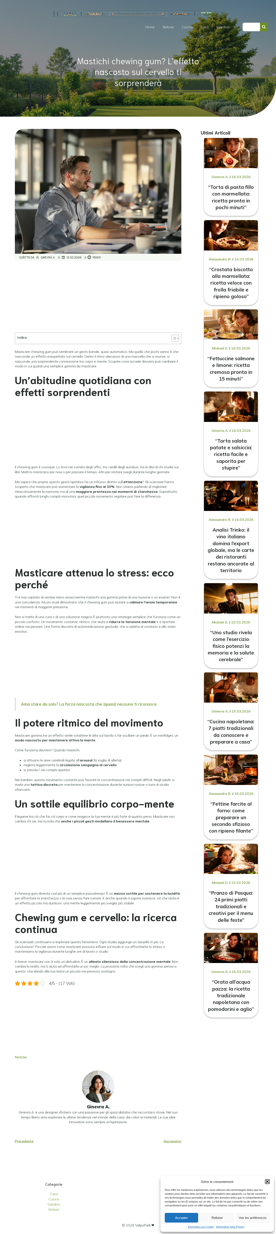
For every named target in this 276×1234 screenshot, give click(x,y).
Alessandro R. (220, 259)
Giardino (223, 27)
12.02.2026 (74, 257)
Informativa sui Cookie (201, 1226)
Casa (205, 27)
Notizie (168, 27)
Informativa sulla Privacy (230, 1226)
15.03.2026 (240, 622)
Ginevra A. (48, 257)
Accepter (181, 1218)
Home (150, 27)
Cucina (187, 27)
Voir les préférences (253, 1218)
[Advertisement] (98, 297)
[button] (267, 1181)
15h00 (97, 257)
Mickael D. (220, 348)
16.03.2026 (241, 177)
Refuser (217, 1218)
